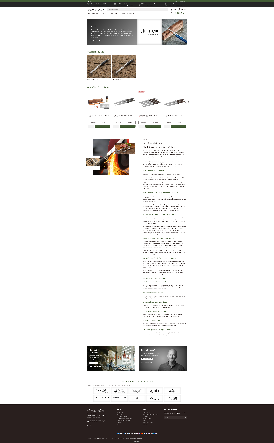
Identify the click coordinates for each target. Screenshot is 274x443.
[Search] (166, 9)
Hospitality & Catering (122, 416)
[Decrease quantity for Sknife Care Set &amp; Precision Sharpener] (89, 126)
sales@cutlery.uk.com (96, 417)
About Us (119, 414)
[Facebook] (88, 1)
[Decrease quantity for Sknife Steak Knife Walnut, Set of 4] (140, 126)
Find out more (93, 363)
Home (88, 17)
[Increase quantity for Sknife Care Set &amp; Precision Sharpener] (93, 126)
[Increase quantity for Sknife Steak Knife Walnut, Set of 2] (169, 126)
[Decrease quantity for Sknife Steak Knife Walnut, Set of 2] (165, 126)
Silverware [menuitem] (104, 13)
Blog (118, 424)
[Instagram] (90, 1)
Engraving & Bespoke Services (124, 418)
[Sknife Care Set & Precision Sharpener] (99, 102)
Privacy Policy (146, 420)
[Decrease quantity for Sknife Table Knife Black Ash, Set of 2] (114, 126)
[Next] (187, 67)
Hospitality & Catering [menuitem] (127, 13)
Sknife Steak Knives (92, 79)
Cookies (145, 424)
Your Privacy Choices (148, 422)
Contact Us (120, 412)
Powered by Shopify (137, 438)
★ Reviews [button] (137, 441)
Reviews (119, 422)
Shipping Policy (146, 412)
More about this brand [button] (96, 40)
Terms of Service (147, 418)
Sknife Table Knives (118, 79)
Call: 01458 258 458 (147, 358)
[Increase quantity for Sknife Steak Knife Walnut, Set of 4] (143, 126)
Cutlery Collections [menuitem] (92, 13)
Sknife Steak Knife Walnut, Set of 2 (173, 115)
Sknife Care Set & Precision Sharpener (99, 115)
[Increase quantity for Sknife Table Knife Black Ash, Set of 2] (118, 126)
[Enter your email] (185, 417)
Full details (104, 122)
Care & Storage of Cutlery (123, 420)
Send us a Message (95, 366)
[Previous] (87, 67)
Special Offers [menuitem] (115, 13)
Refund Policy (146, 416)
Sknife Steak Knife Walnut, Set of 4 (148, 115)
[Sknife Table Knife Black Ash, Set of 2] (124, 102)
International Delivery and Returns (151, 414)
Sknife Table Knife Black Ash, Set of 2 (123, 115)
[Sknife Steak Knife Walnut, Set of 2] (175, 102)
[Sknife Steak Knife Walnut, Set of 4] (149, 102)
